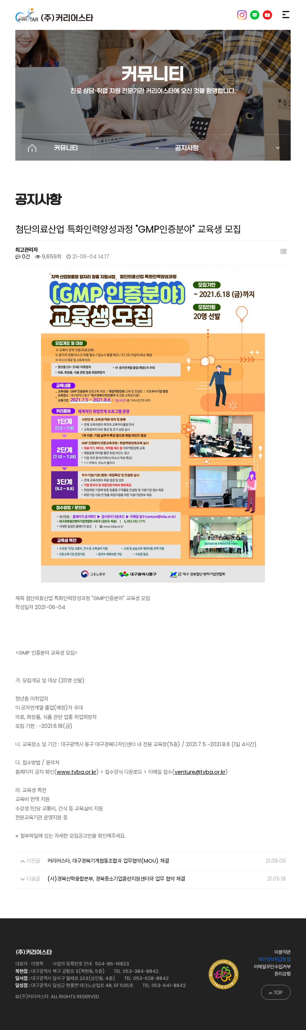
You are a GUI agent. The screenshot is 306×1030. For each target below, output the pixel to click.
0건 (25, 256)
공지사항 (187, 148)
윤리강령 (282, 973)
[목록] (283, 252)
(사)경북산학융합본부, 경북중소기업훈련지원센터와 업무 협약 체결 (116, 878)
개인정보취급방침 (274, 959)
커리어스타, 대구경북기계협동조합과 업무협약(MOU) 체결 (108, 861)
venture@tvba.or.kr (200, 772)
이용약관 (282, 952)
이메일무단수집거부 (272, 966)
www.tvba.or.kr (76, 772)
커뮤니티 (66, 148)
